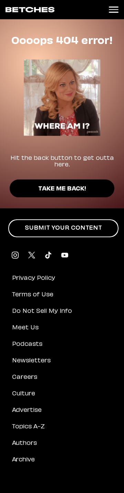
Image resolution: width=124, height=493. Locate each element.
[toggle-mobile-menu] (113, 9)
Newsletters (31, 361)
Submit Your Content (63, 228)
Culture (23, 394)
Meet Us (25, 328)
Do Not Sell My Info (42, 311)
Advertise (27, 410)
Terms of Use (32, 295)
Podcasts (27, 344)
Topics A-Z (28, 427)
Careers (24, 377)
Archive (23, 460)
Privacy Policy (33, 278)
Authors (24, 443)
